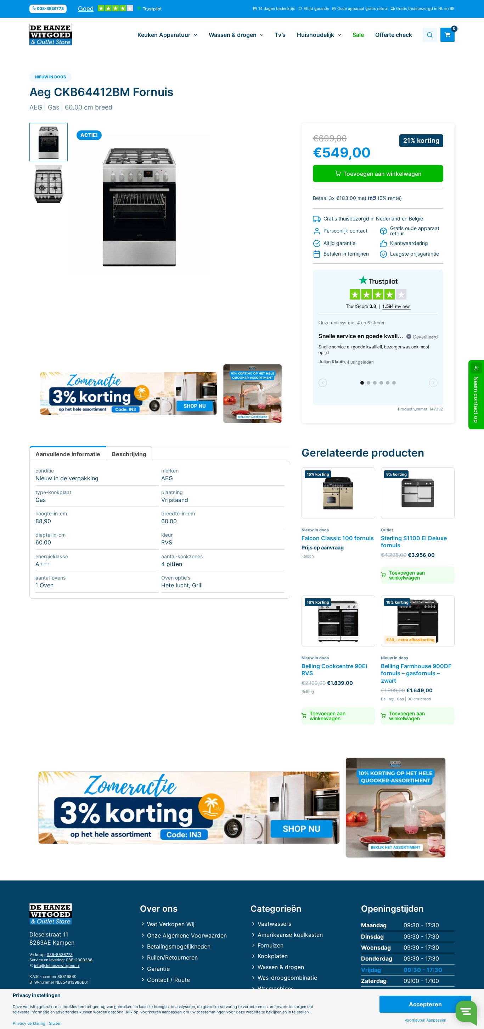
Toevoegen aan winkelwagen (382, 173)
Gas (40, 499)
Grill (197, 585)
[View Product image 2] (48, 184)
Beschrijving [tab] (129, 454)
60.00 (169, 521)
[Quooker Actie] (252, 393)
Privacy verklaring (29, 1023)
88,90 (43, 521)
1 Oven (44, 585)
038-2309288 (79, 959)
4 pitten (171, 563)
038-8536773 (60, 954)
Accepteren (425, 1004)
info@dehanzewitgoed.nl (57, 965)
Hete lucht (175, 585)
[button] (193, 35)
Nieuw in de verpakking (67, 478)
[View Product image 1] (48, 142)
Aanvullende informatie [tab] (67, 454)
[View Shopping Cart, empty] (447, 35)
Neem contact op (476, 399)
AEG (167, 478)
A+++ (43, 563)
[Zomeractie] (128, 393)
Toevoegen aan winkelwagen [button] (407, 575)
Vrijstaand (174, 499)
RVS (166, 542)
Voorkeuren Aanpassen (425, 1020)
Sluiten (55, 1023)
